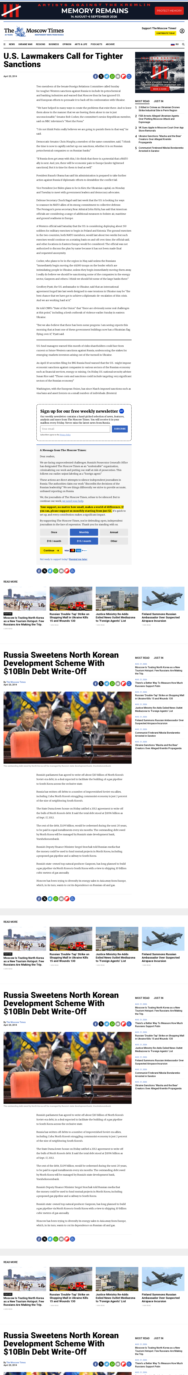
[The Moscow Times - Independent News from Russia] (34, 31)
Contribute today (165, 33)
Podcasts (96, 44)
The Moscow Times (16, 682)
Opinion (66, 44)
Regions (40, 44)
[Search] (183, 44)
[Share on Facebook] (95, 76)
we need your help (72, 501)
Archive (110, 44)
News (12, 44)
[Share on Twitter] (101, 76)
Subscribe (120, 429)
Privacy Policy (65, 435)
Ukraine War (25, 44)
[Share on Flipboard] (123, 76)
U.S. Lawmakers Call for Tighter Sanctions (63, 60)
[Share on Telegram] (106, 76)
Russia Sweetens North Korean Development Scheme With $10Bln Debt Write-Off (61, 663)
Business (54, 44)
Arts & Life (81, 44)
